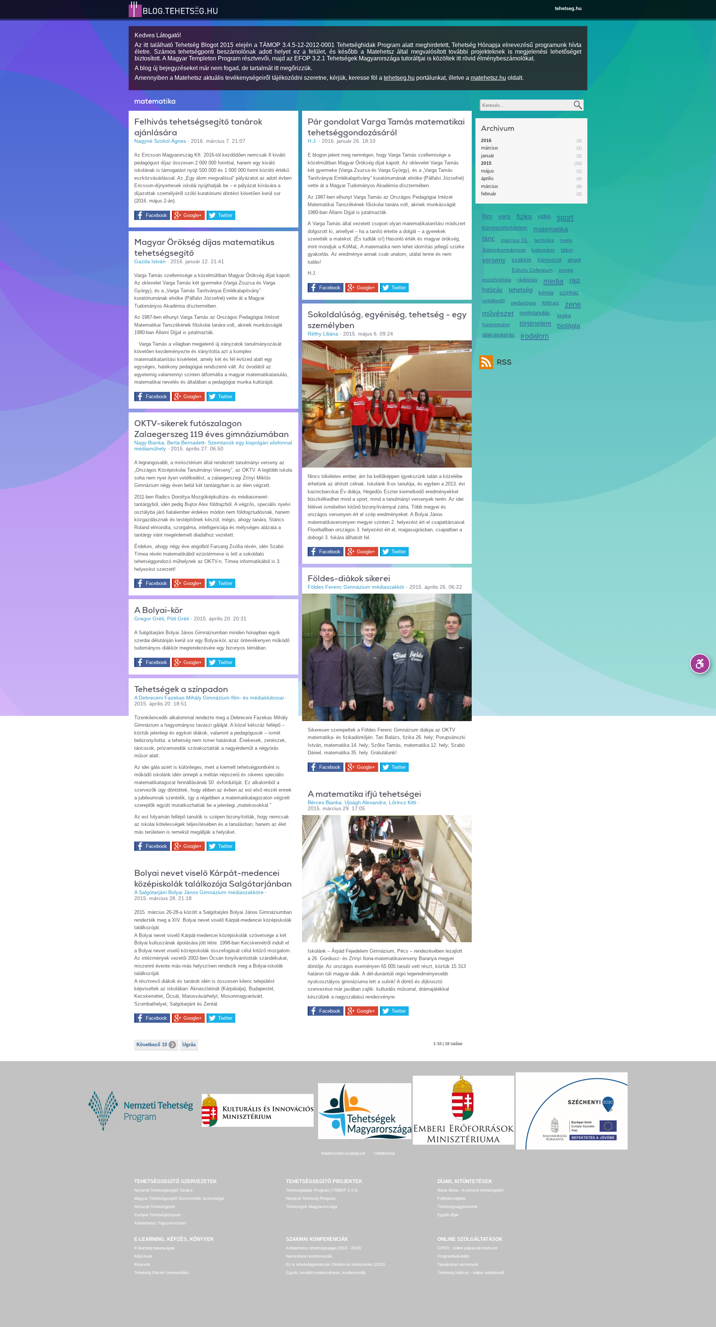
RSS (504, 362)
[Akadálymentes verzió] (700, 664)
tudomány (543, 250)
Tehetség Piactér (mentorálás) (161, 1272)
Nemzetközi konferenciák (309, 1256)
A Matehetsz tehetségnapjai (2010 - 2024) (323, 1248)
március (489, 148)
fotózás (492, 289)
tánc (488, 238)
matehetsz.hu (488, 78)
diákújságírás (498, 334)
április (487, 178)
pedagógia (523, 303)
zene (573, 304)
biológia (568, 326)
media (553, 281)
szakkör (521, 260)
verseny (494, 260)
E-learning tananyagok (154, 1248)
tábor (567, 250)
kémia (545, 292)
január (487, 155)
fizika (524, 216)
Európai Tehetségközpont (157, 1215)
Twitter (225, 215)
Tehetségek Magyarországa (311, 1206)
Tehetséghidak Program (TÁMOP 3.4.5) (322, 1190)
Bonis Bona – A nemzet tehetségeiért (470, 1190)
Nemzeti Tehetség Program (311, 1198)
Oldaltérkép (384, 1153)
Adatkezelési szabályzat (343, 1153)
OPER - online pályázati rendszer (467, 1248)
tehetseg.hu (568, 8)
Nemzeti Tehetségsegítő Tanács (163, 1190)
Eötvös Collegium (532, 270)
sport (565, 217)
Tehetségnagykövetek (457, 1206)
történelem (535, 323)
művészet (498, 313)
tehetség (521, 289)
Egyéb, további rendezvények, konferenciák (326, 1272)
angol (574, 260)
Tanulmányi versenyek (457, 1264)
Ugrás (189, 1044)
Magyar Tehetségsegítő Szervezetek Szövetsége (179, 1198)
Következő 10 (151, 1044)
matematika (550, 229)
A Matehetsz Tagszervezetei (160, 1223)
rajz (574, 280)
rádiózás (527, 280)
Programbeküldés (453, 1256)
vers (504, 216)
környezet (549, 260)
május (487, 171)
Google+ (192, 215)
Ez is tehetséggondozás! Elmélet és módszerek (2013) (335, 1264)
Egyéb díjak (448, 1215)
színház (569, 292)
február (488, 193)
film (487, 216)
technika (544, 240)
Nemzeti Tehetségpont (154, 1206)
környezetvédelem (504, 227)
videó (544, 216)
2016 (486, 140)
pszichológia (496, 280)
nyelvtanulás (534, 312)
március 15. (514, 240)
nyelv (566, 240)
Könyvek (142, 1264)
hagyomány (496, 324)
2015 (486, 163)
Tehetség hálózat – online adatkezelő (470, 1272)
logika (564, 315)
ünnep (566, 270)
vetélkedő (493, 301)
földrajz (550, 303)
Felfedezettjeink (451, 1198)
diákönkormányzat (503, 250)
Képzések (143, 1256)
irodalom (535, 335)
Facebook (156, 215)
